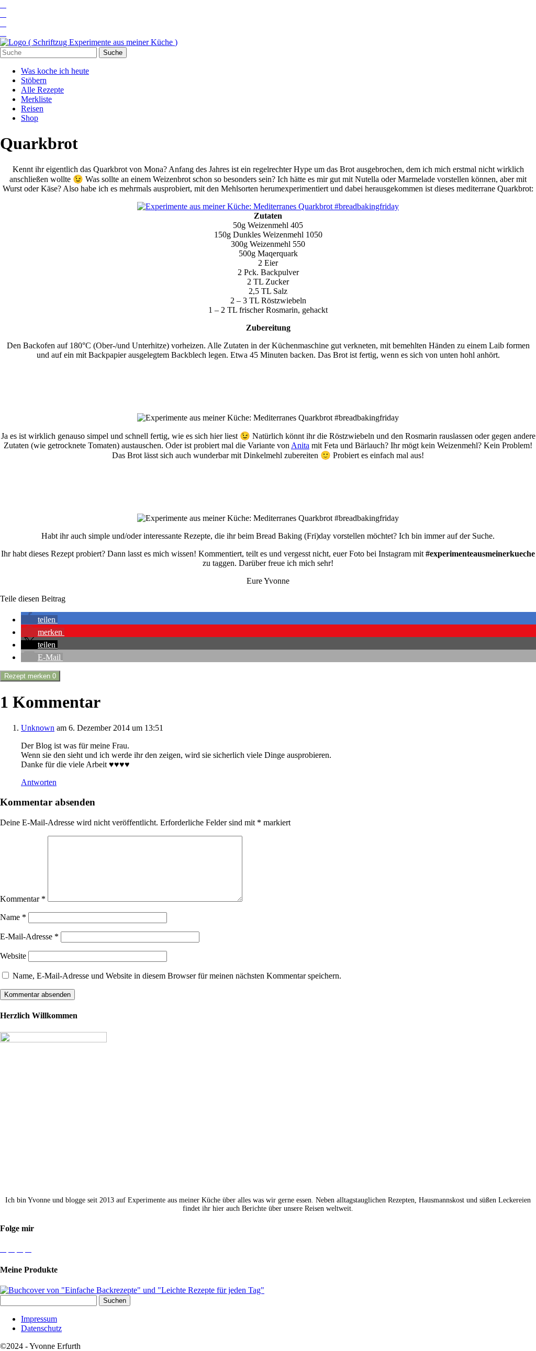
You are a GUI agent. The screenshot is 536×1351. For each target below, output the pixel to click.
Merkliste (36, 99)
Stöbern (34, 80)
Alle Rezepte (42, 89)
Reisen (32, 108)
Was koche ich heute (55, 70)
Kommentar (23, 898)
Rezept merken (30, 676)
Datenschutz (41, 1328)
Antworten (39, 782)
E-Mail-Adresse (29, 936)
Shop (29, 117)
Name (13, 917)
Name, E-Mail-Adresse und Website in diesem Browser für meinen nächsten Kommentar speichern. (177, 975)
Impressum (39, 1318)
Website (13, 955)
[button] (39, 619)
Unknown (37, 727)
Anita (300, 445)
